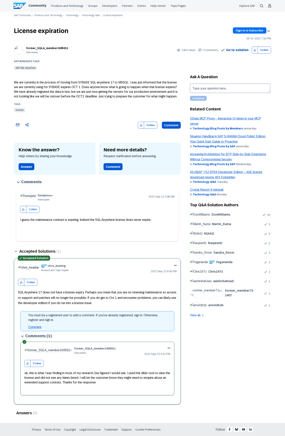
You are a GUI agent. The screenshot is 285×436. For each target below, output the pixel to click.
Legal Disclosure (90, 429)
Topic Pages (178, 5)
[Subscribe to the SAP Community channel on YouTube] (243, 429)
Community (37, 5)
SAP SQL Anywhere (25, 68)
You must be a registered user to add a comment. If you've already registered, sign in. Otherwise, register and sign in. (93, 318)
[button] (255, 50)
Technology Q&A (91, 15)
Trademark (111, 429)
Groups (93, 5)
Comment (171, 125)
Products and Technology (67, 5)
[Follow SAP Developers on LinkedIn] (250, 429)
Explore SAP (247, 5)
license (19, 110)
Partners (127, 5)
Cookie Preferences (148, 429)
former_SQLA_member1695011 (47, 48)
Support (126, 429)
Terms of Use (52, 429)
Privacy (36, 429)
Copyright (70, 429)
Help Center (158, 5)
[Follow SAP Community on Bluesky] (236, 429)
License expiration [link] (113, 15)
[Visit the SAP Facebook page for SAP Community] (229, 429)
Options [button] (268, 31)
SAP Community (22, 15)
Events (141, 5)
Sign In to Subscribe (249, 30)
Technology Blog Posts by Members (218, 128)
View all (195, 315)
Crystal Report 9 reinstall (207, 189)
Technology (72, 15)
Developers (109, 5)
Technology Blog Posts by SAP (214, 146)
